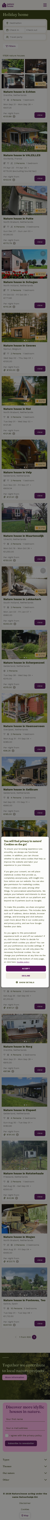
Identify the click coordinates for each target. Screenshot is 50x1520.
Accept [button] (26, 968)
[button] (25, 982)
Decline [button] (26, 976)
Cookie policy (23, 962)
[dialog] (25, 912)
